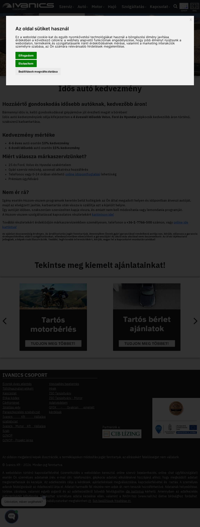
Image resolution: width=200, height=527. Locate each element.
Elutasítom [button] (26, 63)
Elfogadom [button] (26, 55)
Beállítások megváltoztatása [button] (38, 71)
